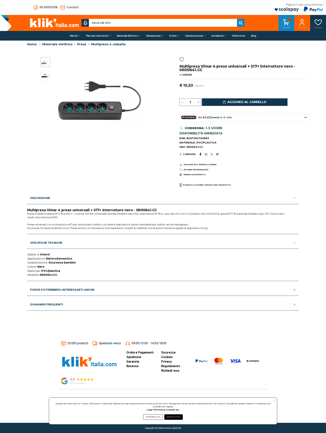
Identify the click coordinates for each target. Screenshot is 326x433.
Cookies (167, 357)
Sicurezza (168, 352)
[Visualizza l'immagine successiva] (59, 93)
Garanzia (132, 361)
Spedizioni (133, 357)
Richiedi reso (170, 370)
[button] (85, 23)
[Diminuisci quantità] (182, 102)
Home (32, 44)
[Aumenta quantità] (198, 102)
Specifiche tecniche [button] (46, 242)
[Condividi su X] (212, 154)
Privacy (166, 361)
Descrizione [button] (40, 198)
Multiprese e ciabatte (108, 44)
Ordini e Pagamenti (140, 352)
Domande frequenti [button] (46, 304)
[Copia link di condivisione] (217, 154)
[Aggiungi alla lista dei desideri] (181, 60)
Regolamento (170, 366)
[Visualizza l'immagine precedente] (157, 93)
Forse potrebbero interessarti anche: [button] (62, 289)
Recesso (132, 366)
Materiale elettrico (57, 44)
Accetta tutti (173, 417)
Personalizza (153, 417)
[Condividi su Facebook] (200, 154)
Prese (81, 44)
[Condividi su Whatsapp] (206, 154)
